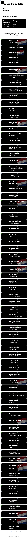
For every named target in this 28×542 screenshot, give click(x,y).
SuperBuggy (14, 35)
